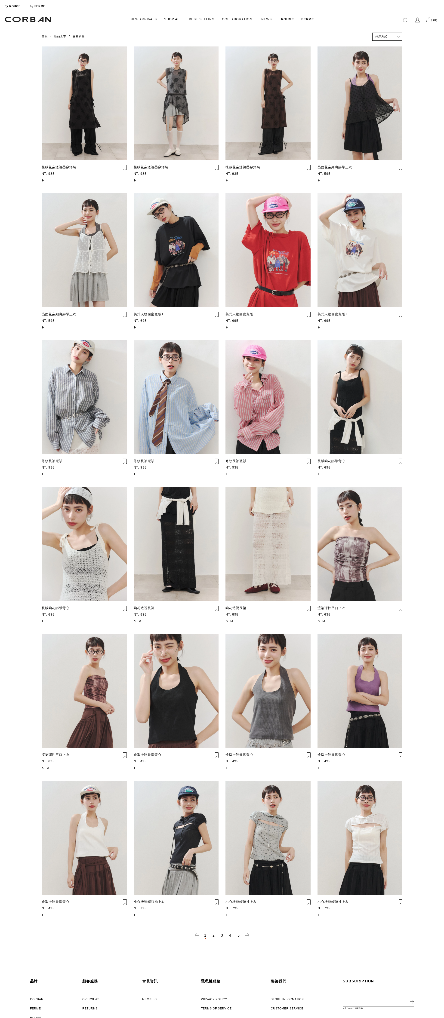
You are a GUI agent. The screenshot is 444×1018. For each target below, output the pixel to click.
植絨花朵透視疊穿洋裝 (59, 167)
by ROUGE (13, 6)
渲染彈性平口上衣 (331, 608)
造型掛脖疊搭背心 (147, 755)
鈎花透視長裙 (144, 608)
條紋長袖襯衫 (52, 461)
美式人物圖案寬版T (149, 314)
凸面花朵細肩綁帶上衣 (335, 167)
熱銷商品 (381, 44)
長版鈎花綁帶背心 (331, 461)
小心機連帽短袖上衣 (149, 902)
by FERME (37, 6)
